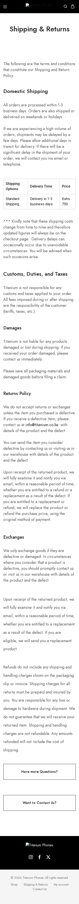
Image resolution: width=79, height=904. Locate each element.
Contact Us (40, 889)
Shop (14, 884)
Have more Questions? (39, 771)
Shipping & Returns (35, 884)
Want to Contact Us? (39, 802)
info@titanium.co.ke (41, 425)
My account (61, 884)
